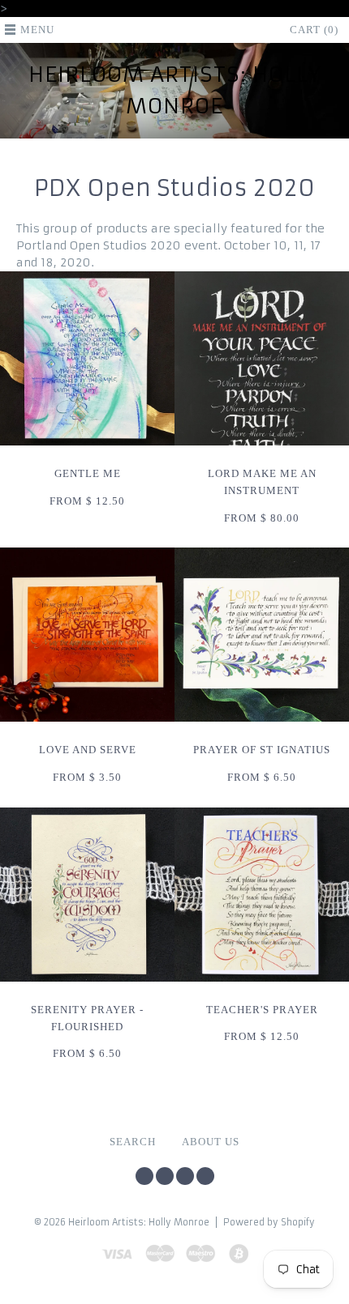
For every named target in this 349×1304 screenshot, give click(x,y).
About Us (210, 1142)
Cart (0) (314, 30)
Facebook (165, 1176)
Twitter (144, 1176)
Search (133, 1142)
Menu (37, 30)
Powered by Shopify (269, 1222)
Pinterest (185, 1176)
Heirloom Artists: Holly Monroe (174, 90)
